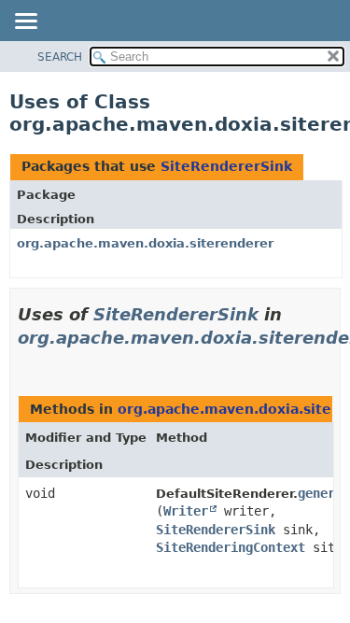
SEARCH (59, 57)
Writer (185, 510)
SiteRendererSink (226, 166)
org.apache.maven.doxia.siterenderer (145, 243)
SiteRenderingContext (230, 547)
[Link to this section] (25, 361)
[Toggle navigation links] (25, 22)
